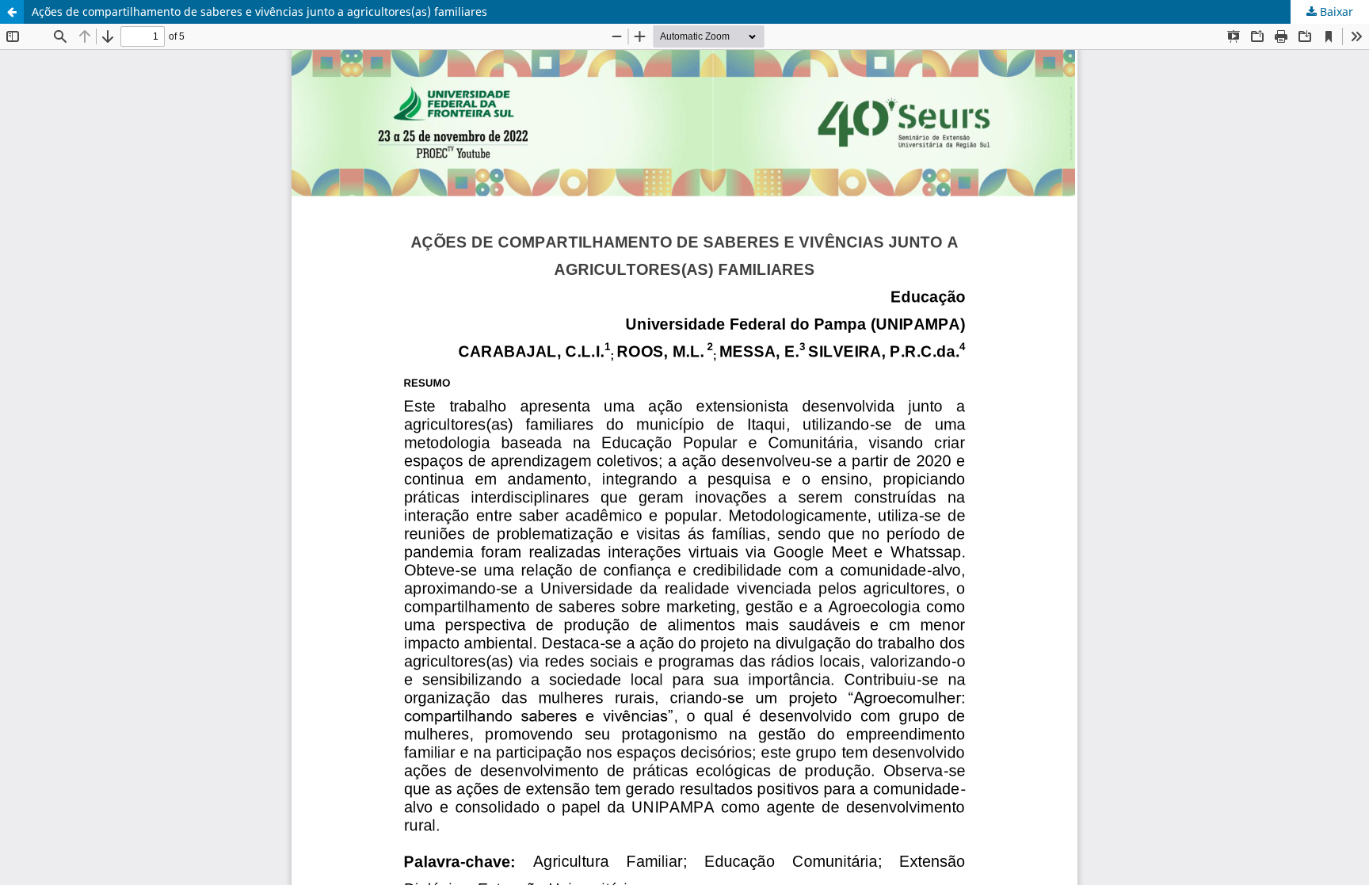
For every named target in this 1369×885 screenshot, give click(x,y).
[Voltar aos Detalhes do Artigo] (12, 12)
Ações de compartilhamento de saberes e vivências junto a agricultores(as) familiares (259, 11)
